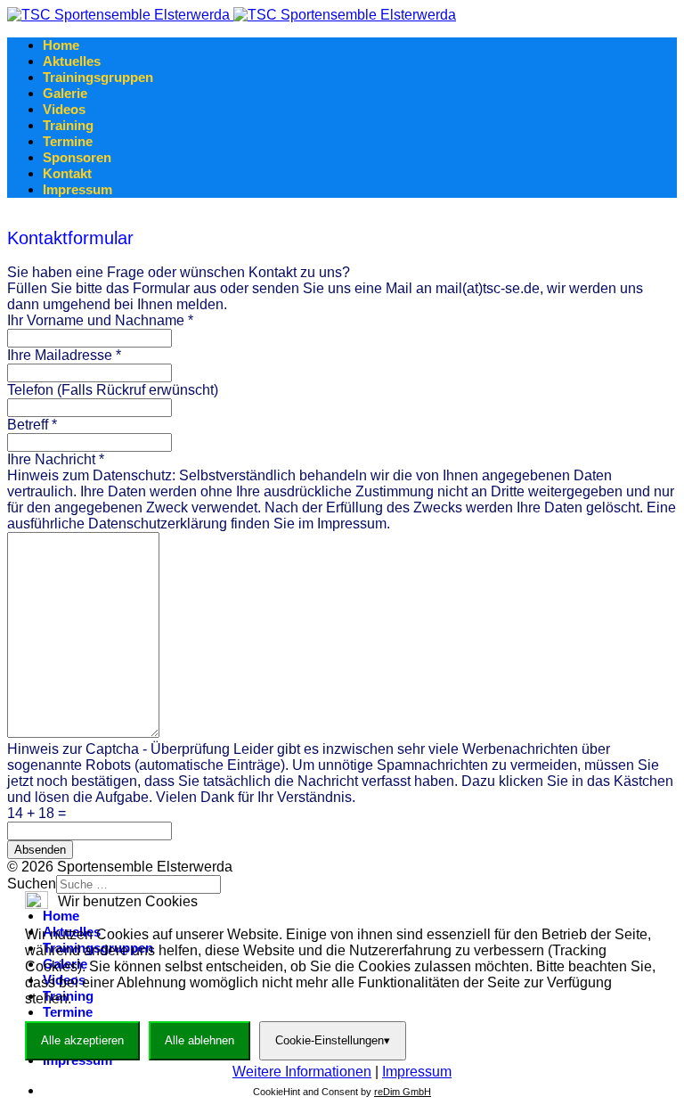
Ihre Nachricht (55, 459)
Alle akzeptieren (82, 1040)
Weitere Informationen (301, 1071)
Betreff (32, 424)
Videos (64, 109)
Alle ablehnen (199, 1040)
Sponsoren (77, 157)
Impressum (77, 189)
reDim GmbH (402, 1091)
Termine (68, 141)
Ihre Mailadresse (64, 355)
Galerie (65, 93)
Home (61, 45)
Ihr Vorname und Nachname (100, 320)
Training (68, 125)
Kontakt (67, 173)
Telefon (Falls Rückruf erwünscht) (112, 389)
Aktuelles (72, 61)
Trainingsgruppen (98, 77)
